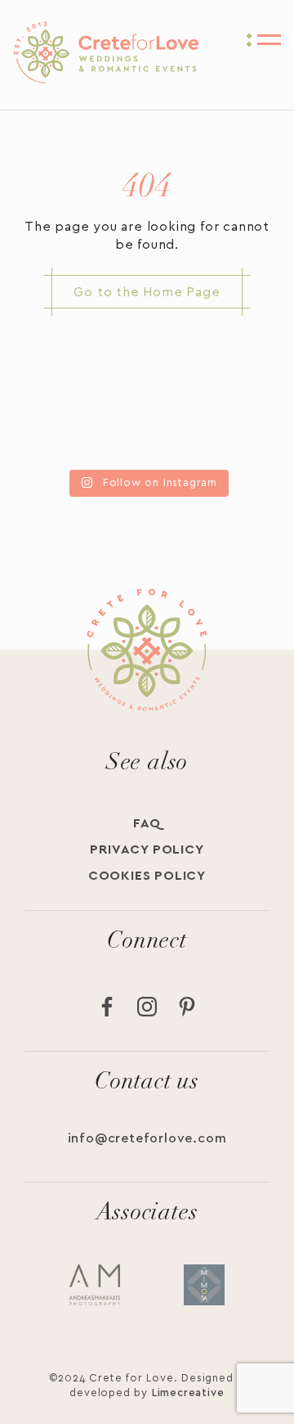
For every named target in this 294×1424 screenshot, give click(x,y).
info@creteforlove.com (147, 1138)
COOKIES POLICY (147, 875)
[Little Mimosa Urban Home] (204, 1284)
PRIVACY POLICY (146, 849)
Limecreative (188, 1393)
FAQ (147, 823)
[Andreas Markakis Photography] (95, 1284)
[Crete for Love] (106, 81)
